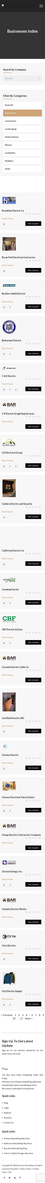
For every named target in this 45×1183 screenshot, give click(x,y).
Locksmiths (10, 153)
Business (8, 1118)
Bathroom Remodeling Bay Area (18, 1143)
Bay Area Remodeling (25, 1165)
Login (6, 1108)
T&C (10, 1172)
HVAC (7, 169)
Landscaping (10, 129)
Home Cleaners (12, 137)
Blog (6, 1103)
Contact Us (9, 1122)
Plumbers (9, 161)
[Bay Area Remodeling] (19, 6)
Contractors (10, 121)
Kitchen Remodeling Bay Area (17, 1138)
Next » (28, 1018)
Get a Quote (33, 223)
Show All (9, 105)
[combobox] (22, 78)
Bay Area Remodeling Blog (15, 1148)
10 (14, 1018)
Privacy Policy (25, 1169)
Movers (8, 145)
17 (21, 1018)
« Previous (6, 1015)
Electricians (10, 113)
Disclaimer (14, 1169)
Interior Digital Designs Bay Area (18, 1153)
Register (7, 1113)
